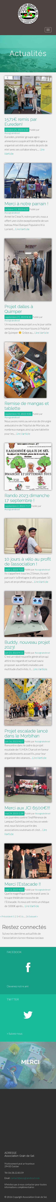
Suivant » (33, 916)
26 (27, 916)
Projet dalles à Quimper (18, 309)
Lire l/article (22, 229)
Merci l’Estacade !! (22, 884)
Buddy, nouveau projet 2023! (27, 645)
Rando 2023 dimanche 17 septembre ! (26, 498)
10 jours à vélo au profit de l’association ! (27, 561)
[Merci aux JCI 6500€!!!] (28, 784)
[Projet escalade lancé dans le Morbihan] (28, 702)
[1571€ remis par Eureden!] (28, 95)
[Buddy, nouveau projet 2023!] (28, 614)
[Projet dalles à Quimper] (28, 270)
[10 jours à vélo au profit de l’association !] (28, 536)
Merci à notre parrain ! (26, 203)
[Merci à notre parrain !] (28, 180)
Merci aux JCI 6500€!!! (27, 807)
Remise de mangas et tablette (26, 406)
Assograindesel (12, 133)
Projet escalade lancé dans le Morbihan (26, 733)
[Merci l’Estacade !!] (28, 861)
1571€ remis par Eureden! (20, 122)
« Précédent (6, 916)
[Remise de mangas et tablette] (28, 370)
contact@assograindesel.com (24, 1178)
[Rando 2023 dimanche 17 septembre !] (28, 466)
